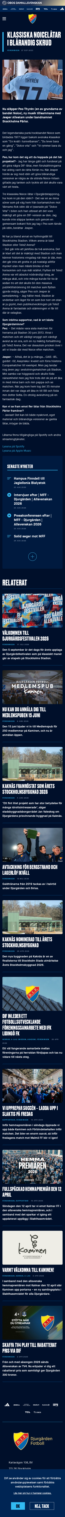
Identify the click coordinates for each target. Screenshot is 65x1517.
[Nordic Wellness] (6, 9)
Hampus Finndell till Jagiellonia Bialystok (30, 480)
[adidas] (54, 9)
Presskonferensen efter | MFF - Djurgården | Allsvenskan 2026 (33, 519)
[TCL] (38, 9)
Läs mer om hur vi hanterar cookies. (33, 1493)
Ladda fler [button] (32, 556)
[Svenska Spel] (30, 9)
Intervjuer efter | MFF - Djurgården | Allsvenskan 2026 (33, 499)
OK (18, 1506)
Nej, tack (42, 1506)
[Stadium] (14, 9)
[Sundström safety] (22, 9)
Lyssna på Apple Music (16, 451)
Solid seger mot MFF (29, 536)
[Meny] (4, 18)
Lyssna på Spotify (13, 446)
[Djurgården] (32, 19)
